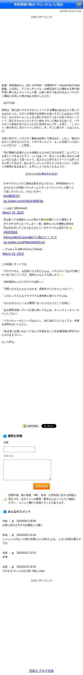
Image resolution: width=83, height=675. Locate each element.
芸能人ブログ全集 (41, 670)
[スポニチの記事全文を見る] (41, 173)
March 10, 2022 (13, 212)
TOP (79, 4)
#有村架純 (10, 232)
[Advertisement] (41, 625)
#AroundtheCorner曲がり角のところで (30, 237)
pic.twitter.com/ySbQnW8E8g (23, 201)
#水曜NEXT (11, 196)
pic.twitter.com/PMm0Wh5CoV (24, 242)
